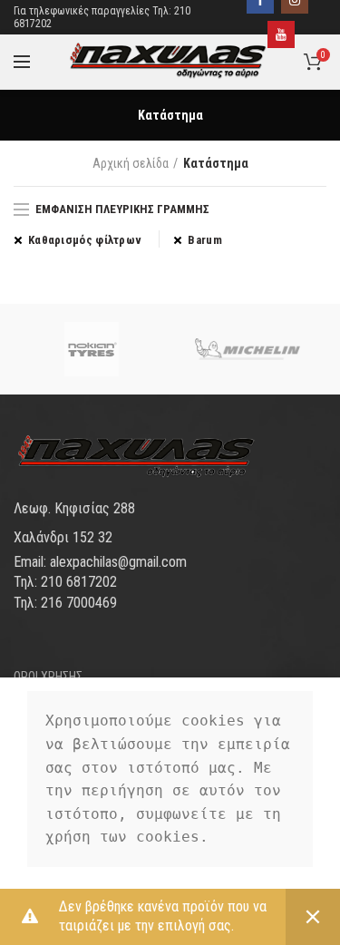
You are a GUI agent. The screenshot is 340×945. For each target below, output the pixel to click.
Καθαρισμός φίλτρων (84, 240)
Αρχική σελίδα (130, 163)
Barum (205, 240)
